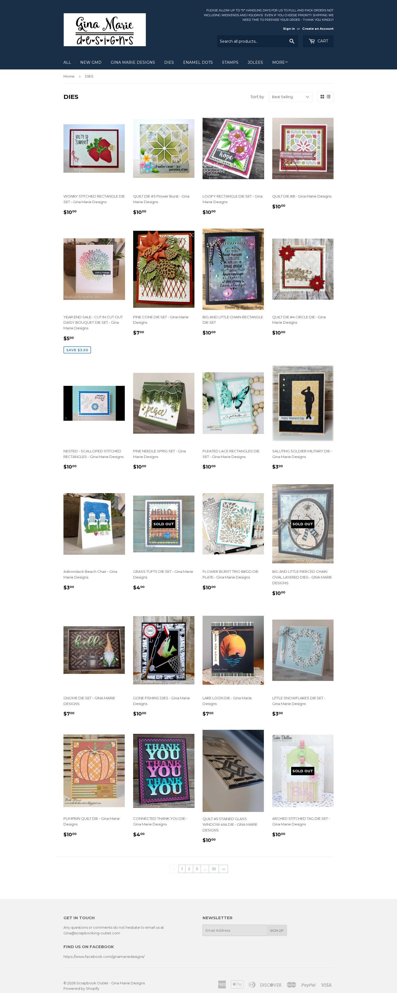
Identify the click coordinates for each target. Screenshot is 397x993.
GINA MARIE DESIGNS (133, 62)
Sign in (289, 29)
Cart (322, 41)
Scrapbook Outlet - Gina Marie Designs (110, 983)
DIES (169, 62)
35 (214, 869)
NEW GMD (91, 62)
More (278, 62)
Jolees (255, 62)
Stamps (230, 62)
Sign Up (277, 930)
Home (69, 76)
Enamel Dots (198, 62)
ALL (67, 62)
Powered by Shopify (81, 988)
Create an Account (318, 29)
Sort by (257, 96)
